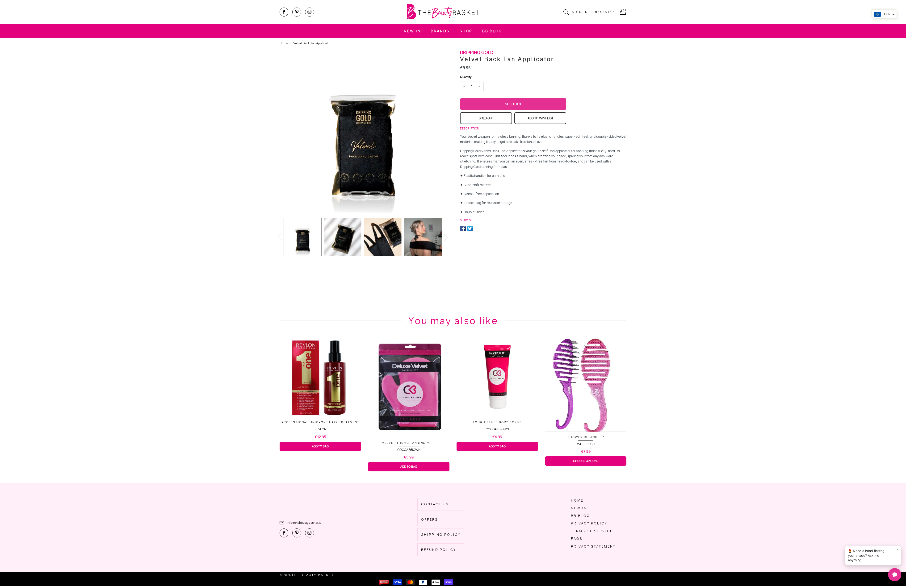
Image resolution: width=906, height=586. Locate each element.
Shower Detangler (497, 437)
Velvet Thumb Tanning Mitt (320, 443)
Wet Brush (497, 444)
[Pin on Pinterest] (477, 228)
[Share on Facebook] (463, 228)
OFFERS (429, 519)
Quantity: (466, 77)
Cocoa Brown (320, 450)
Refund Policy (438, 550)
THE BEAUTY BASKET (313, 575)
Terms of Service (592, 531)
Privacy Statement (593, 546)
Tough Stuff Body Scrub (408, 422)
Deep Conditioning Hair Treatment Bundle (586, 422)
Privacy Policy (589, 523)
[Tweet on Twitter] (470, 228)
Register (605, 12)
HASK (586, 429)
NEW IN (412, 31)
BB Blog (492, 31)
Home (577, 500)
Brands (440, 31)
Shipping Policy (441, 534)
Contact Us (435, 504)
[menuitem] (412, 31)
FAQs (577, 538)
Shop (466, 31)
